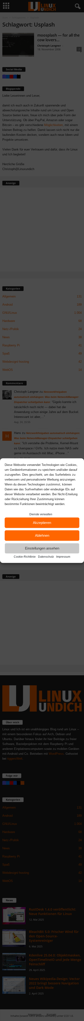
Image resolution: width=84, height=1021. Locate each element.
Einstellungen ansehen (42, 548)
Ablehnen (42, 535)
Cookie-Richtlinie (25, 556)
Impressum (63, 556)
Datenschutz (46, 556)
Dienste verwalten (40, 514)
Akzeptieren (42, 523)
